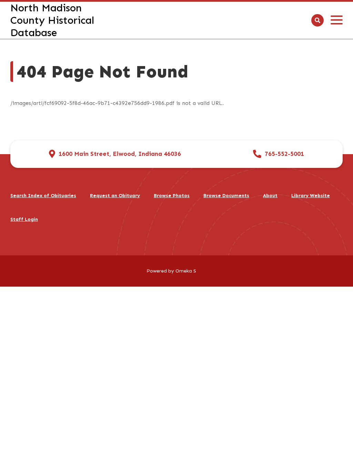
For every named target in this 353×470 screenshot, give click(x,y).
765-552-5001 (284, 154)
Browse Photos (172, 196)
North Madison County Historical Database (52, 20)
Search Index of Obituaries (43, 196)
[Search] (317, 20)
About (270, 196)
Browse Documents (226, 196)
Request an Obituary (115, 196)
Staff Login (24, 219)
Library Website (310, 196)
